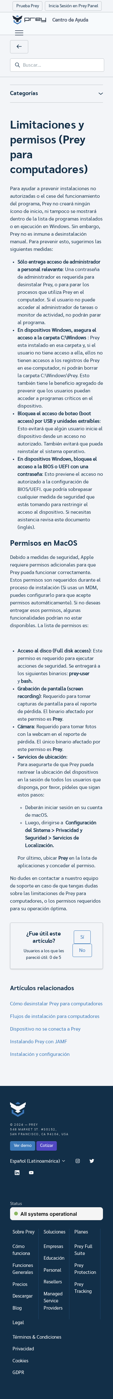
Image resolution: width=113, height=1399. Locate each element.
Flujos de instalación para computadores (55, 1016)
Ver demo (23, 1145)
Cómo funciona (21, 1250)
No (82, 950)
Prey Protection (85, 1269)
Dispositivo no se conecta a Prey (45, 1029)
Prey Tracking (83, 1288)
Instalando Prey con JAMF (38, 1041)
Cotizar (46, 1145)
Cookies (20, 1361)
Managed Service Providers (53, 1301)
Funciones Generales (23, 1269)
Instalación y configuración (40, 1054)
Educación (54, 1258)
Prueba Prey (27, 6)
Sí (82, 937)
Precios (20, 1284)
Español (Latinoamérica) (35, 1161)
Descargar (23, 1296)
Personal (52, 1270)
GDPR (18, 1372)
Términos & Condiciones (37, 1337)
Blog (17, 1308)
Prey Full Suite (83, 1250)
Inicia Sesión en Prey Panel (73, 6)
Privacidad (23, 1349)
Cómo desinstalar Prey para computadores (56, 1003)
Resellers (53, 1282)
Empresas (53, 1246)
